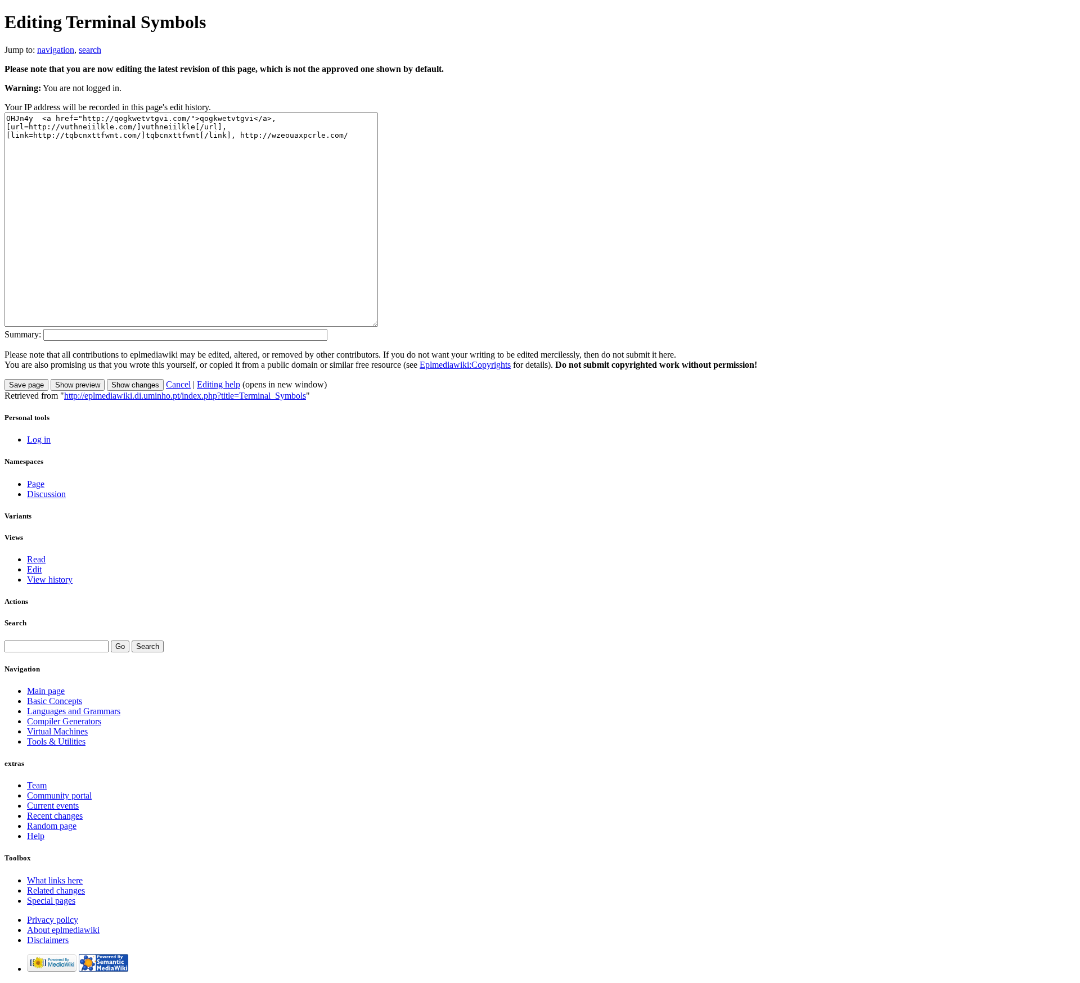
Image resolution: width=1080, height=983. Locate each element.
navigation (55, 50)
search (90, 50)
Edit (34, 569)
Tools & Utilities (56, 741)
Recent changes (55, 815)
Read (36, 559)
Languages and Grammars (73, 711)
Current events (53, 805)
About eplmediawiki (63, 930)
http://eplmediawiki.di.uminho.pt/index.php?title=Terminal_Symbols (185, 395)
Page (35, 484)
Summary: (22, 334)
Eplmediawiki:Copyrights (465, 364)
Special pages (51, 900)
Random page (51, 826)
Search (15, 623)
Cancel (178, 384)
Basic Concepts (54, 701)
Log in (39, 439)
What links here (55, 880)
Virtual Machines (57, 731)
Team (37, 785)
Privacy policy (52, 920)
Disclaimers (48, 940)
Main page (46, 691)
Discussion (46, 494)
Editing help (218, 384)
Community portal (59, 795)
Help (35, 836)
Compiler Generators (64, 721)
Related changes (56, 890)
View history (50, 579)
